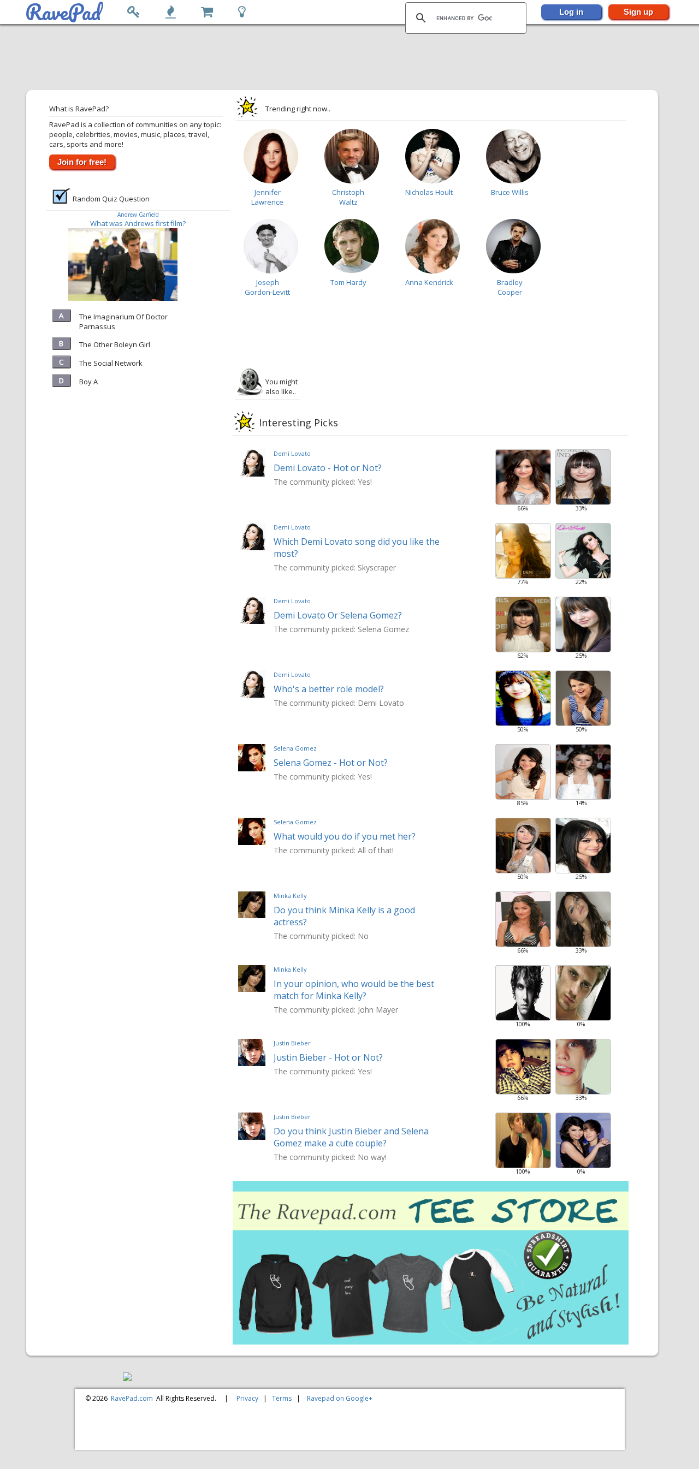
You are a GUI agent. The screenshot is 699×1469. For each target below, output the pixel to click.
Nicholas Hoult (429, 192)
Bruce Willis (510, 192)
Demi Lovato (292, 453)
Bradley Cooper (510, 287)
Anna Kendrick (429, 282)
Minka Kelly (290, 895)
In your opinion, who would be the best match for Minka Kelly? (354, 990)
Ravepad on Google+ (339, 1398)
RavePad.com (132, 1398)
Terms (282, 1398)
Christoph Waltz (348, 197)
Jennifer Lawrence (267, 197)
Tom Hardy (348, 282)
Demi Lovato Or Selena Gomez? (338, 615)
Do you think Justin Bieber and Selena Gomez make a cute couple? (351, 1137)
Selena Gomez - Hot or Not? (331, 763)
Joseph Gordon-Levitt (267, 287)
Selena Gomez (295, 748)
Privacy (247, 1398)
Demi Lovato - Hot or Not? (328, 468)
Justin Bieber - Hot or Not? (328, 1057)
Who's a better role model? (329, 689)
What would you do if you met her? (345, 836)
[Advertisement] (343, 57)
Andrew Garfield (138, 214)
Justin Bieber (292, 1043)
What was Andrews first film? (138, 223)
